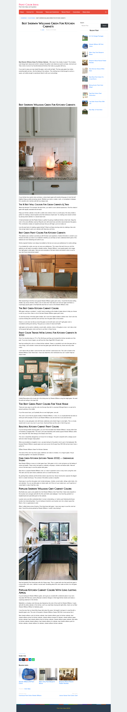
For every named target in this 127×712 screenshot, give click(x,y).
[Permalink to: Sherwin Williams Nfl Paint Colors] (28, 674)
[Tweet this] (23, 659)
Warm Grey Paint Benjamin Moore (47, 682)
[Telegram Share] (30, 659)
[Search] (105, 12)
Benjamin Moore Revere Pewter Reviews (66, 682)
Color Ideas (27, 689)
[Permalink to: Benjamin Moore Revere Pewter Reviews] (68, 674)
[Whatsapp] (33, 659)
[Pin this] (26, 659)
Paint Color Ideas (28, 4)
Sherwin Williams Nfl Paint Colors (26, 682)
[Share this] (20, 659)
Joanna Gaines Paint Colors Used (68, 694)
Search (82, 23)
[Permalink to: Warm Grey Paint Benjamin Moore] (48, 674)
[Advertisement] (48, 46)
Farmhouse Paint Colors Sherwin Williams (30, 694)
